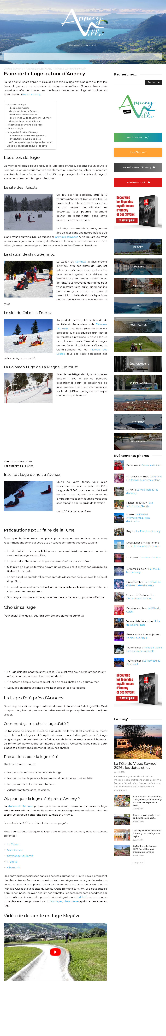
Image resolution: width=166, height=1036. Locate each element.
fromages (56, 901)
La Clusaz (13, 844)
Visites (138, 285)
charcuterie (71, 901)
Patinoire (138, 441)
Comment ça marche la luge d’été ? (28, 135)
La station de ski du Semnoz (24, 111)
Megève (12, 861)
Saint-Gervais (15, 850)
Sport (138, 344)
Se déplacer (138, 383)
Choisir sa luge (15, 128)
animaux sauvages (66, 236)
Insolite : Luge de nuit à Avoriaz (25, 121)
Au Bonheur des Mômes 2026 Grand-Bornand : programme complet (145, 849)
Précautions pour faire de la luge (25, 124)
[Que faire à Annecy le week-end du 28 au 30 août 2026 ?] (122, 819)
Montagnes (138, 324)
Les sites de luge (16, 104)
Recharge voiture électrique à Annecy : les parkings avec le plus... (147, 833)
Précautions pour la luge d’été (25, 139)
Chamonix (13, 867)
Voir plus (137, 862)
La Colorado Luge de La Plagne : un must (30, 118)
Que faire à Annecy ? (13, 69)
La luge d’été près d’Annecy (22, 132)
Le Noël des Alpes (136, 637)
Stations (138, 422)
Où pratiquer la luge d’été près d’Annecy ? (31, 142)
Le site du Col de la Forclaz (23, 114)
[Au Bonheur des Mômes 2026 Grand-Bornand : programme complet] (122, 850)
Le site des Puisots (19, 108)
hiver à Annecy (31, 94)
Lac (138, 305)
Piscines (138, 266)
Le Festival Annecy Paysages (142, 546)
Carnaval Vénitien (151, 465)
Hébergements (138, 363)
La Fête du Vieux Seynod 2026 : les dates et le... (135, 765)
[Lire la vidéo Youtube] (55, 952)
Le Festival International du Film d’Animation (138, 518)
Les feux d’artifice (150, 557)
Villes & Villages (138, 402)
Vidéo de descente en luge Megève (27, 145)
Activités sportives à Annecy (39, 69)
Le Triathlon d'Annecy (148, 531)
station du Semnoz (20, 806)
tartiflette (82, 897)
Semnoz (80, 261)
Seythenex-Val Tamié (20, 855)
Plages (138, 247)
